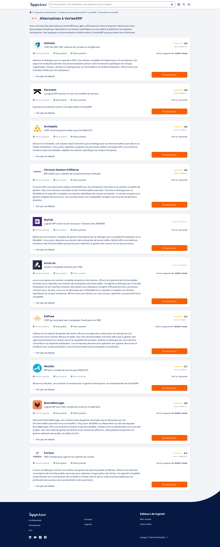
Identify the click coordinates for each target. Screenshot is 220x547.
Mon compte (145, 519)
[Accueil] (30, 12)
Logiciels (88, 524)
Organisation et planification (45, 12)
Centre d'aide (145, 524)
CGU (30, 530)
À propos (88, 519)
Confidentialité (35, 520)
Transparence (34, 525)
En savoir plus (169, 74)
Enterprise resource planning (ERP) (72, 12)
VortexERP (92, 12)
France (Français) (157, 537)
